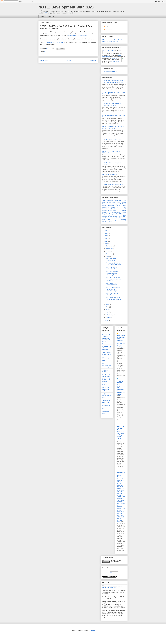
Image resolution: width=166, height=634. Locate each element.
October (108, 251)
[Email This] (57, 49)
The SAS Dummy (120, 381)
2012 (106, 238)
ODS (114, 210)
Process (123, 212)
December (109, 246)
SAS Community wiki (105, 358)
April (107, 309)
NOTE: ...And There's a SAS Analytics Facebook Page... (113, 289)
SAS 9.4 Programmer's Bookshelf (106, 395)
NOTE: (110, 210)
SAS (45, 51)
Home (42, 16)
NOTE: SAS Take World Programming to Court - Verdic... (114, 299)
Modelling (104, 210)
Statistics (124, 218)
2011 (106, 241)
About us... (52, 16)
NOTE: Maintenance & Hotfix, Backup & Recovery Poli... (112, 273)
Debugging (116, 204)
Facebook (49, 34)
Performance (106, 212)
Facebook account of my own (55, 42)
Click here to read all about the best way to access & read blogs (113, 40)
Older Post (92, 60)
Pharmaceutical (115, 212)
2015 (106, 230)
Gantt (124, 207)
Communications (111, 202)
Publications (122, 214)
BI (122, 200)
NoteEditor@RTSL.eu (109, 587)
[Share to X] (60, 49)
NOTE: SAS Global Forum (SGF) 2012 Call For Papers (113, 104)
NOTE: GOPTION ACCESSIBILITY (111, 284)
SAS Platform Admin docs (106, 401)
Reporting (104, 216)
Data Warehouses (107, 204)
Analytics (110, 200)
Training (123, 220)
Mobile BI (123, 209)
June (108, 304)
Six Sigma (105, 218)
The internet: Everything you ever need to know (113, 263)
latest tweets (115, 61)
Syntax (108, 220)
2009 (106, 320)
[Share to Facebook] (62, 49)
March (108, 312)
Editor (104, 205)
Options (124, 210)
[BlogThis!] (58, 49)
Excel (124, 205)
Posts (106, 27)
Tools (118, 220)
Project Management (109, 214)
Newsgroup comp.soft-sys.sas (121, 474)
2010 (106, 244)
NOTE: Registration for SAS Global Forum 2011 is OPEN (113, 127)
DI (125, 204)
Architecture (117, 200)
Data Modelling (121, 202)
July (107, 256)
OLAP (118, 210)
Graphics (105, 209)
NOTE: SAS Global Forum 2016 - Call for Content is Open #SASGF (113, 81)
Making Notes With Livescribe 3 (113, 184)
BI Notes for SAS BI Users (121, 428)
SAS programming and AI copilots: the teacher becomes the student (120, 389)
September (109, 254)
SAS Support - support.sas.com (106, 406)
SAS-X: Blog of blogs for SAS (106, 353)
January (108, 317)
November (109, 248)
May (107, 307)
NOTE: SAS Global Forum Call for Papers (114, 259)
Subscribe (110, 50)
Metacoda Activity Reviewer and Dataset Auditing (121, 344)
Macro (118, 209)
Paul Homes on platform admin (121, 337)
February (109, 314)
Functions (119, 207)
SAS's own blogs (105, 370)
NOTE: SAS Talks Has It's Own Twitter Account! (113, 294)
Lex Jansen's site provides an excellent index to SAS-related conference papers (106, 379)
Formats (112, 207)
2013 (106, 236)
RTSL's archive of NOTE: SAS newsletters (107, 347)
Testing (114, 220)
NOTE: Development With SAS (66, 7)
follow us (114, 58)
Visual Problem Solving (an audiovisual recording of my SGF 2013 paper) (107, 339)
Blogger (92, 630)
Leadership (112, 209)
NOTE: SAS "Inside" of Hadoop (112, 140)
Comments (108, 30)
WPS (110, 221)
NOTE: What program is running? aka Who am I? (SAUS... (113, 279)
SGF (124, 216)
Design (122, 204)
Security (115, 216)
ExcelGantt (105, 207)
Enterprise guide (114, 205)
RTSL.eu (47, 13)
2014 (106, 233)
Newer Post (44, 60)
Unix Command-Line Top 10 (110, 174)
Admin (104, 200)
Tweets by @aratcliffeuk (109, 71)
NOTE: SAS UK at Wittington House (112, 268)
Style (103, 220)
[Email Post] (53, 48)
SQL (119, 218)
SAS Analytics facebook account (77, 35)
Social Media (113, 218)
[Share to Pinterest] (64, 49)
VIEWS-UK (105, 221)
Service (120, 216)
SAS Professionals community (106, 365)
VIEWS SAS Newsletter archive (106, 389)
